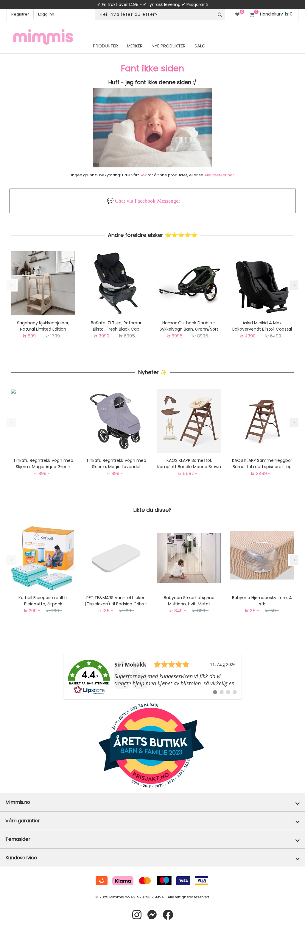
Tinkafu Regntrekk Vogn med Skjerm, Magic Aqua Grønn (43, 463)
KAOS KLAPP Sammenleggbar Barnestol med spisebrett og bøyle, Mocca (262, 463)
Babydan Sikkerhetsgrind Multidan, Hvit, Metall (189, 601)
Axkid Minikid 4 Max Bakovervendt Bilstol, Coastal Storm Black (262, 326)
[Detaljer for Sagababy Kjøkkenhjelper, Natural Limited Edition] (43, 283)
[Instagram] (136, 915)
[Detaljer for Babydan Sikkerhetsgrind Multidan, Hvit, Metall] (189, 558)
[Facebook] (168, 915)
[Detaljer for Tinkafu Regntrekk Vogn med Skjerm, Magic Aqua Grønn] (43, 421)
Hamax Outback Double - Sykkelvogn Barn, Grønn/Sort (189, 326)
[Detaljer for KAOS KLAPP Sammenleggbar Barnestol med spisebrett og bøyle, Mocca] (262, 421)
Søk (143, 175)
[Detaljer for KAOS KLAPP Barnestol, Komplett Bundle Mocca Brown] (189, 421)
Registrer (20, 14)
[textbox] (154, 14)
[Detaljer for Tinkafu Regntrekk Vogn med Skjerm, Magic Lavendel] (116, 421)
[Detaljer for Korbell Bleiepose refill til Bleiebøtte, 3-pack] (43, 558)
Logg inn (46, 14)
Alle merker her (219, 175)
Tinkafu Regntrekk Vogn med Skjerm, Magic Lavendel (116, 463)
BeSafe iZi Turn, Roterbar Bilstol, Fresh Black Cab (116, 326)
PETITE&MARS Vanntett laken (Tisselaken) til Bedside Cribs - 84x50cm (116, 601)
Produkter (105, 46)
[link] (152, 677)
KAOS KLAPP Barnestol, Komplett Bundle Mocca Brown (189, 463)
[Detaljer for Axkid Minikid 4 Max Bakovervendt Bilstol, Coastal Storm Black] (262, 283)
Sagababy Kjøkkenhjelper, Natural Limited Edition (43, 326)
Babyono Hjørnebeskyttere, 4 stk (262, 601)
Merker (135, 46)
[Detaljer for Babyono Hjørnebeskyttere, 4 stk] (262, 558)
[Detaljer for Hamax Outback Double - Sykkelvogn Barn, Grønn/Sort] (189, 283)
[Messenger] (152, 915)
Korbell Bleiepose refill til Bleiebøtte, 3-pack (43, 601)
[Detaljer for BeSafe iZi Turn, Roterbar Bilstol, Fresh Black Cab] (116, 283)
